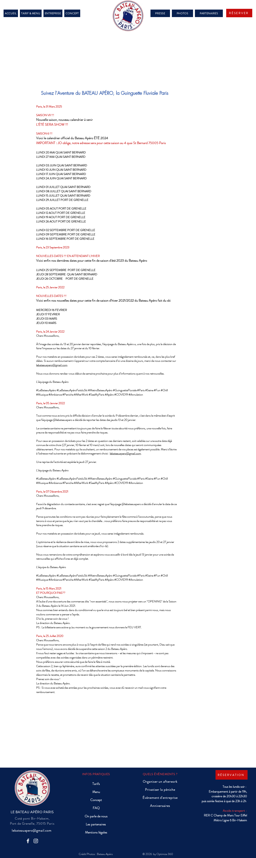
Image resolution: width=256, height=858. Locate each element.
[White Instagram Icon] (36, 841)
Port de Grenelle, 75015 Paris (32, 823)
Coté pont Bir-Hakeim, (32, 818)
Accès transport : (235, 810)
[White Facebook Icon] (28, 841)
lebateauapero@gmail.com (51, 365)
